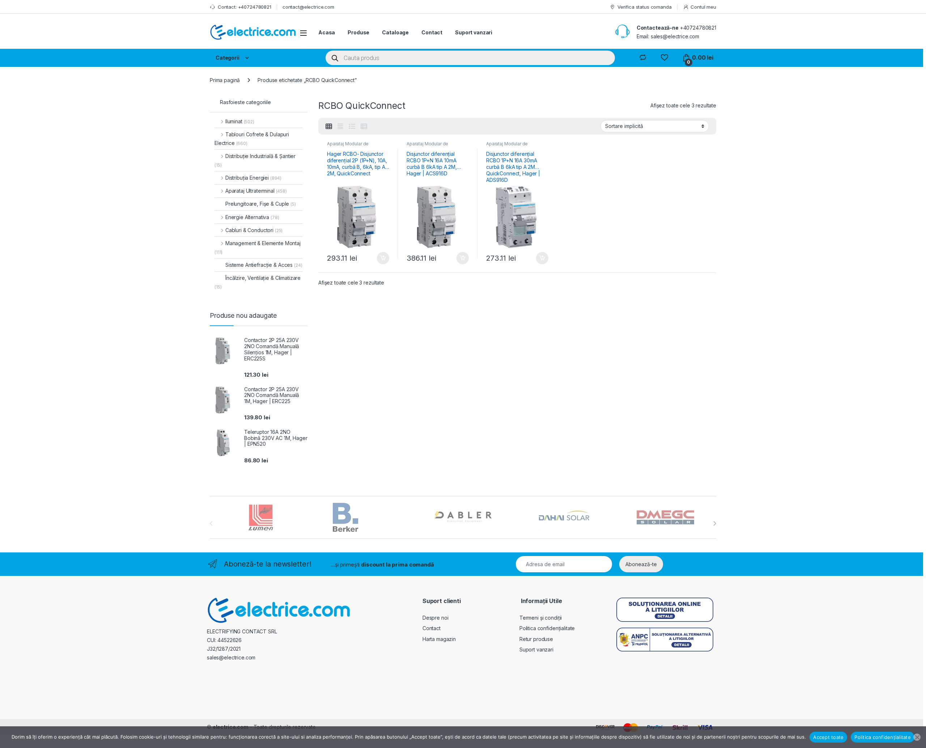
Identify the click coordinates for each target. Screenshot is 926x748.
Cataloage (395, 32)
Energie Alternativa (252, 217)
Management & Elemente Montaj (257, 247)
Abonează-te (641, 564)
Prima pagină (225, 80)
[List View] (352, 126)
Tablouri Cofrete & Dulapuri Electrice (251, 138)
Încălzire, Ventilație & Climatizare (257, 282)
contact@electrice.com (308, 7)
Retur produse (536, 639)
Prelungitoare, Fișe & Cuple (260, 204)
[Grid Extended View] (340, 126)
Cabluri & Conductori (254, 230)
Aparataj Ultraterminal (256, 191)
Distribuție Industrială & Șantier (255, 160)
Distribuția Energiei (253, 178)
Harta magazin (439, 639)
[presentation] (714, 523)
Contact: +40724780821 (244, 7)
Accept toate (828, 737)
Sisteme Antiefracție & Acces (263, 265)
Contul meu (703, 7)
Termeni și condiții (540, 618)
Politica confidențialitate (547, 628)
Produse (358, 32)
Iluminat (239, 121)
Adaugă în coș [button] (380, 258)
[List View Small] (364, 126)
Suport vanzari (473, 32)
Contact (431, 32)
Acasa (326, 32)
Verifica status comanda (644, 7)
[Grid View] (329, 126)
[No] (917, 737)
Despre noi (435, 618)
